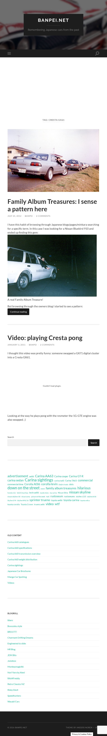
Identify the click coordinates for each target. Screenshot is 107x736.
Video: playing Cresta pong (45, 337)
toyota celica (85, 500)
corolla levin (49, 484)
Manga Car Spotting (17, 577)
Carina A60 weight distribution (22, 559)
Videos (11, 582)
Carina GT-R (76, 476)
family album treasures (61, 488)
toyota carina (71, 500)
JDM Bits (12, 655)
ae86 (31, 476)
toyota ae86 (56, 500)
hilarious (84, 488)
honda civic (12, 493)
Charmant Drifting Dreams (20, 637)
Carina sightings (39, 479)
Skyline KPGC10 (22, 500)
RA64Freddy (14, 678)
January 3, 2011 (16, 345)
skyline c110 (81, 496)
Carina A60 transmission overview (24, 553)
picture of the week (38, 496)
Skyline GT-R (12, 500)
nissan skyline (80, 492)
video (50, 504)
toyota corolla (14, 504)
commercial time (15, 484)
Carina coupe (61, 476)
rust (47, 496)
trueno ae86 (39, 504)
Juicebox (12, 660)
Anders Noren (84, 727)
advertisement (18, 476)
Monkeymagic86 (16, 666)
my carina (53, 493)
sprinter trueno (40, 500)
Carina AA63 (44, 476)
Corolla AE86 (32, 484)
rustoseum (56, 496)
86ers (10, 620)
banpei (29, 216)
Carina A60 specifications (20, 548)
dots (71, 484)
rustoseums (69, 496)
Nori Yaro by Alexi (16, 672)
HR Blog (11, 649)
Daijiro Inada (63, 484)
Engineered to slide (17, 643)
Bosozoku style (15, 626)
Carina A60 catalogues (18, 542)
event (43, 489)
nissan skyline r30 (14, 497)
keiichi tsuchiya (22, 493)
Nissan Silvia (63, 493)
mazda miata (44, 493)
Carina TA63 (71, 480)
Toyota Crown (27, 504)
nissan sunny (25, 496)
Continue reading (18, 311)
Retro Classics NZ (16, 684)
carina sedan (16, 480)
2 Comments (43, 216)
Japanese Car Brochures (19, 571)
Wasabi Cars (14, 701)
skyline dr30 (91, 497)
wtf (57, 504)
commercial (85, 480)
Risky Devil (13, 689)
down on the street (24, 488)
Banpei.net (53, 20)
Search (11, 437)
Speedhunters (14, 695)
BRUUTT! (12, 631)
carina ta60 (59, 480)
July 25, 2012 (14, 216)
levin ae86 (34, 492)
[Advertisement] (53, 90)
